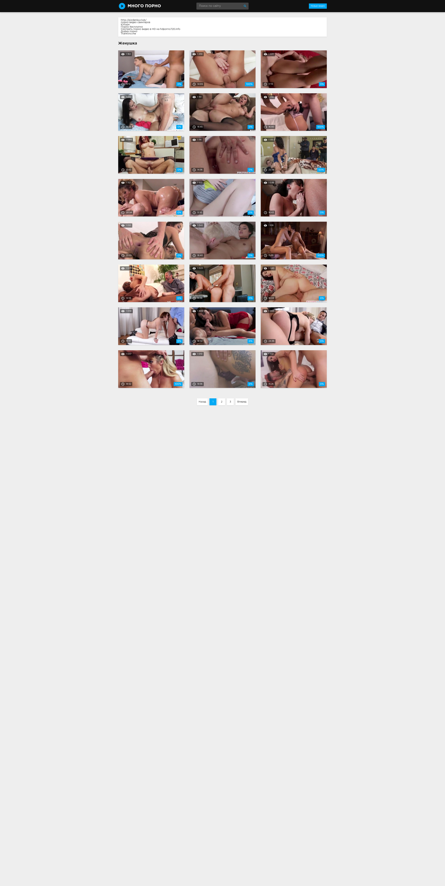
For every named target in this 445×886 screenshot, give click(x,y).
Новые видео (318, 6)
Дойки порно (129, 31)
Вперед (241, 402)
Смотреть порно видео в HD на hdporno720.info (150, 29)
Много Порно (144, 6)
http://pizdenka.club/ (134, 20)
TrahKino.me (128, 34)
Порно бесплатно (132, 27)
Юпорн (125, 25)
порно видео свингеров (135, 22)
